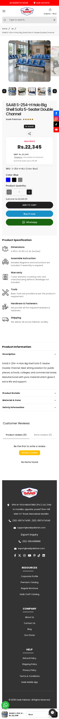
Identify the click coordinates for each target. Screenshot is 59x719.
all (12, 28)
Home (4, 28)
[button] (12, 91)
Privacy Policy (29, 670)
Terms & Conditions (30, 676)
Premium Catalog (29, 582)
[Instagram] (56, 118)
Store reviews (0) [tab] (43, 434)
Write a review (29, 452)
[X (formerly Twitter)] (19, 555)
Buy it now (29, 214)
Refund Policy (29, 658)
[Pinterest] (34, 555)
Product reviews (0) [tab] (16, 434)
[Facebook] (56, 113)
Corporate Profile (29, 576)
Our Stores (29, 635)
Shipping (18, 157)
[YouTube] (56, 129)
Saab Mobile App (29, 682)
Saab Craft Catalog (29, 594)
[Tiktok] (39, 555)
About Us (29, 617)
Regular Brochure (29, 588)
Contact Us (29, 623)
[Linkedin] (43, 555)
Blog (29, 629)
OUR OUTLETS (42, 2)
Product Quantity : (16, 185)
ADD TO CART (29, 205)
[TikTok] (56, 124)
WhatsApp (31, 222)
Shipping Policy (29, 664)
